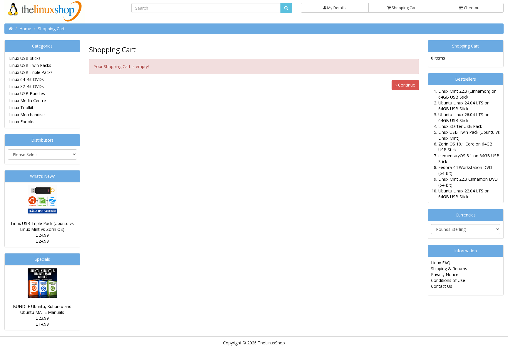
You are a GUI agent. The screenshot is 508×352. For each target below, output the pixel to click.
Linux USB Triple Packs (31, 72)
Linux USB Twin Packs (30, 65)
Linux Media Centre (27, 100)
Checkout (472, 7)
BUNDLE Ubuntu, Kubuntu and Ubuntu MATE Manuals (42, 309)
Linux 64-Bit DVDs (26, 79)
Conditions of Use (448, 280)
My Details (336, 7)
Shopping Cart (404, 7)
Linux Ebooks (21, 121)
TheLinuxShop (271, 343)
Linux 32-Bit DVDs (26, 86)
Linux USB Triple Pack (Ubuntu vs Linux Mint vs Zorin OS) (42, 226)
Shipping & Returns (449, 268)
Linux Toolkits (22, 107)
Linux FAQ (440, 262)
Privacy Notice (444, 274)
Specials (42, 259)
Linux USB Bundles (27, 93)
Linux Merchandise (27, 114)
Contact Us (441, 286)
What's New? (42, 176)
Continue (406, 85)
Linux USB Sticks (25, 58)
